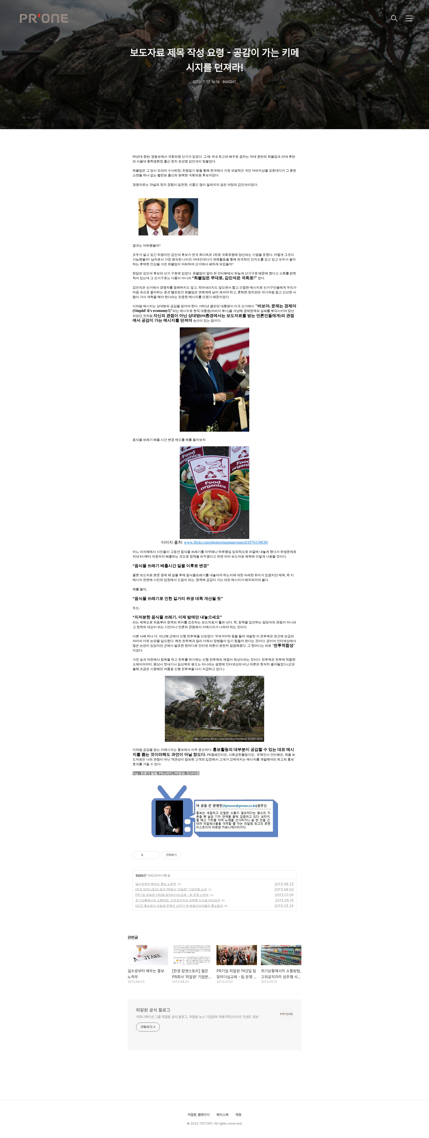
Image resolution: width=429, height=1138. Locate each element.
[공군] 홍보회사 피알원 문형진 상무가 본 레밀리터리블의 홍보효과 (179, 906)
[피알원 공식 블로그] (203, 18)
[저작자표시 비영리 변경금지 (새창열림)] (187, 855)
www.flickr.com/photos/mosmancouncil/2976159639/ (226, 542)
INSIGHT (141, 875)
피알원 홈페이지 (199, 1115)
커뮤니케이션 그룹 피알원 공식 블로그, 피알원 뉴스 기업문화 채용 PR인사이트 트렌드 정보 (197, 1017)
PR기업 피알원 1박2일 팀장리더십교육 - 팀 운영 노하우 (172, 895)
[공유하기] (148, 855)
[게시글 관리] (154, 855)
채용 (238, 1115)
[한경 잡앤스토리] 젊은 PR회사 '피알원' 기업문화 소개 (171, 889)
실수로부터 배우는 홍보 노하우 (155, 884)
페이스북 (222, 1115)
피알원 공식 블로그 (153, 1010)
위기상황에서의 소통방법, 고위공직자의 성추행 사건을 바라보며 (177, 900)
